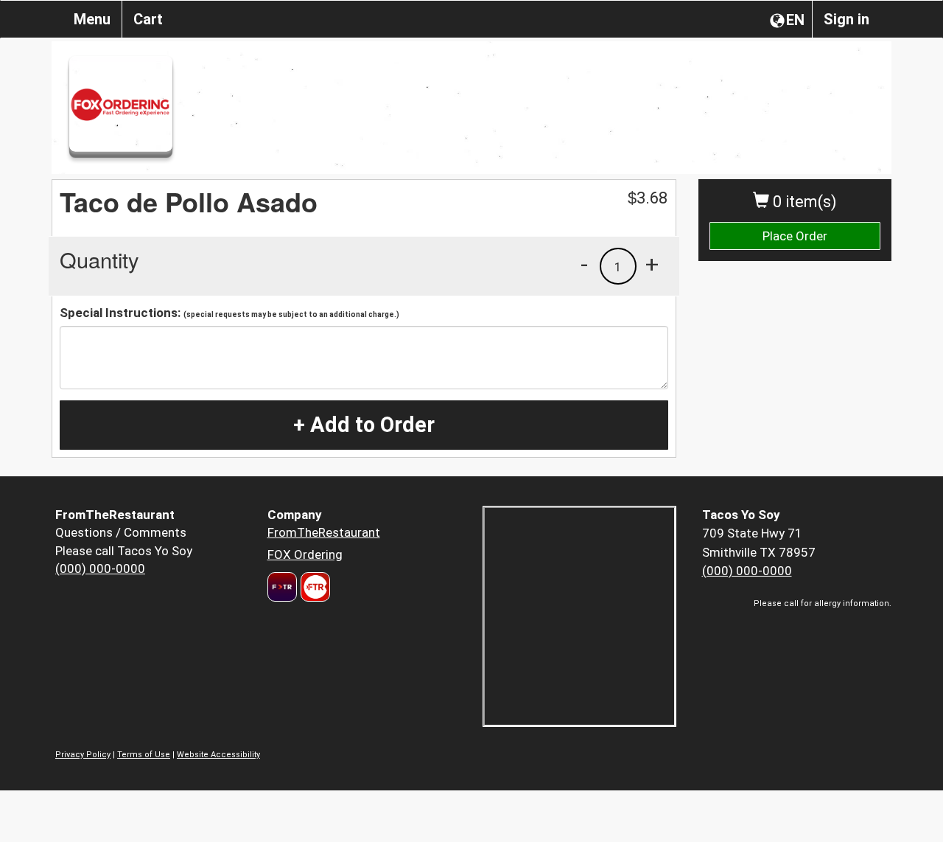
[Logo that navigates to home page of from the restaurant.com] (282, 587)
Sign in (846, 19)
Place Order (795, 236)
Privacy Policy (83, 754)
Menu (92, 19)
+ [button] (652, 264)
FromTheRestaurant (323, 532)
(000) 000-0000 (100, 568)
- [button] (584, 264)
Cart (148, 19)
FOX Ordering (305, 554)
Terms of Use (143, 754)
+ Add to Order (364, 424)
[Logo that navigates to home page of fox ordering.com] (313, 587)
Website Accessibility (218, 754)
